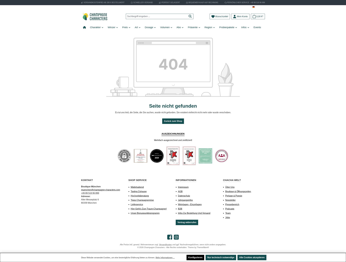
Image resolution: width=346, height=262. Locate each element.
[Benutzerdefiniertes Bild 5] (205, 155)
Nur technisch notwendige (220, 257)
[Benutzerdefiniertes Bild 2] (157, 156)
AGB (180, 191)
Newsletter (230, 200)
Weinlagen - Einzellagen (190, 204)
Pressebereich (232, 204)
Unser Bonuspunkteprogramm (145, 213)
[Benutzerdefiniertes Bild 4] (189, 155)
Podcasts (229, 209)
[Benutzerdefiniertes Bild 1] (140, 156)
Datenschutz (184, 196)
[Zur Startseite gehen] (96, 16)
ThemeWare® (203, 247)
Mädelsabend (137, 187)
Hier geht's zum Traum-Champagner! (149, 209)
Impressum (183, 187)
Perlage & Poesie (233, 196)
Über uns (229, 187)
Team (228, 213)
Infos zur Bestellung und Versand (194, 213)
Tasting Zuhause (139, 191)
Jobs (227, 217)
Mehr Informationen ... (165, 257)
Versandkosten (165, 244)
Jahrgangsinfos (185, 200)
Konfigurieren (195, 257)
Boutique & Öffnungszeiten (238, 191)
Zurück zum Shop (173, 121)
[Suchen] (190, 16)
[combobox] (156, 16)
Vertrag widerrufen (186, 222)
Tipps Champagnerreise (142, 200)
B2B (180, 209)
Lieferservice (137, 204)
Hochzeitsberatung (140, 196)
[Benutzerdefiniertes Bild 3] (173, 155)
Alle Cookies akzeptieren (252, 257)
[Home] (85, 27)
